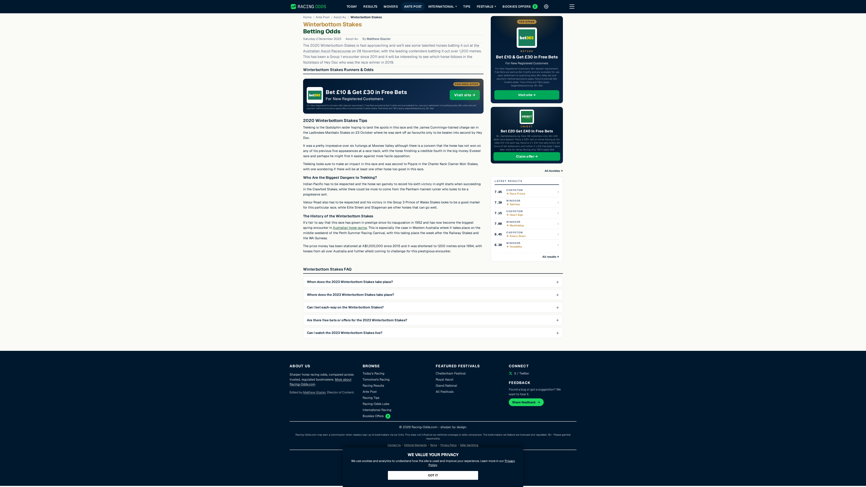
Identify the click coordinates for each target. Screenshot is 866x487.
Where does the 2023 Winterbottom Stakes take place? (350, 295)
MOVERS (391, 7)
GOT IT (433, 475)
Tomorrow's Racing (376, 379)
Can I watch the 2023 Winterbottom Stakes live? (344, 333)
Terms (433, 445)
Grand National (446, 386)
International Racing (377, 410)
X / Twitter (521, 373)
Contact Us (394, 445)
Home (307, 17)
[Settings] (546, 6)
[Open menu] (571, 6)
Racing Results (373, 386)
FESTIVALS (486, 7)
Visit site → (467, 94)
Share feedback (524, 402)
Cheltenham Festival (451, 373)
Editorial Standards (415, 445)
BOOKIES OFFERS (519, 7)
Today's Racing (373, 373)
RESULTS (370, 7)
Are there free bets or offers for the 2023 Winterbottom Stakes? (357, 320)
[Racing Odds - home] (309, 6)
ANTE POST (413, 7)
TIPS (466, 7)
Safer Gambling (469, 445)
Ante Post (322, 17)
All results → (550, 257)
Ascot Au (340, 17)
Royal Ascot (444, 379)
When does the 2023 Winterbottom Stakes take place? (350, 282)
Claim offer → (534, 156)
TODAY (352, 7)
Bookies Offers (373, 416)
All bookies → (554, 171)
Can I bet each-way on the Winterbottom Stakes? (345, 307)
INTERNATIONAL (442, 7)
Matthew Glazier (379, 39)
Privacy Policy (448, 445)
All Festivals (445, 392)
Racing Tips (371, 398)
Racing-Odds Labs (376, 404)
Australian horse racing (350, 228)
